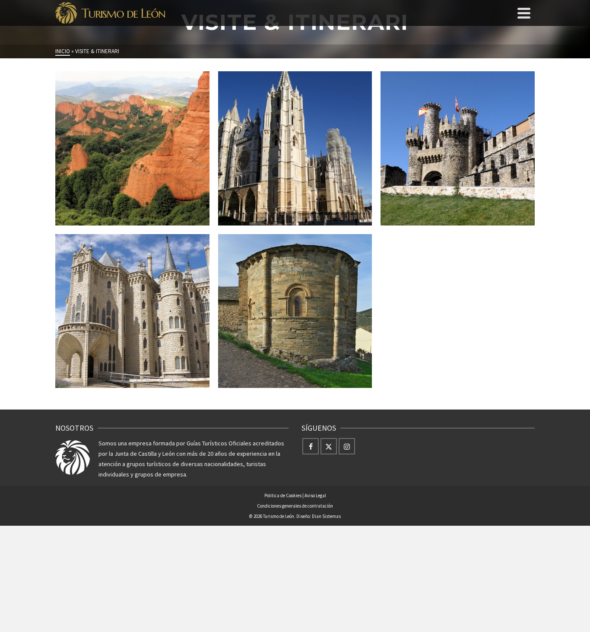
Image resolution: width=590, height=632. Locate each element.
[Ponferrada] (534, 213)
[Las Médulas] (209, 213)
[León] (372, 213)
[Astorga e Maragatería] (209, 376)
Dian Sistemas (326, 516)
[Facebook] (310, 446)
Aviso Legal (315, 495)
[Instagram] (347, 446)
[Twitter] (328, 446)
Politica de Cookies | (284, 495)
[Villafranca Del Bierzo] (372, 376)
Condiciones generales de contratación (295, 506)
